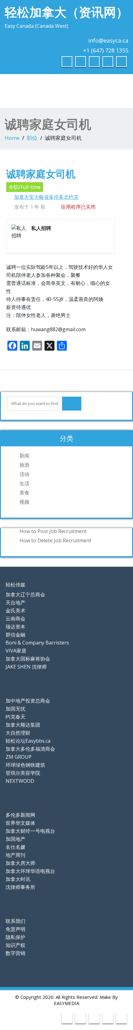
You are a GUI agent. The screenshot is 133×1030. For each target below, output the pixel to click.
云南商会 (15, 618)
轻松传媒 (15, 584)
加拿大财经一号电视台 (30, 831)
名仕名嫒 (15, 847)
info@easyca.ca (108, 40)
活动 (24, 474)
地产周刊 (15, 855)
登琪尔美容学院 (23, 772)
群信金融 (15, 634)
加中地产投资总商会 (28, 700)
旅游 (24, 465)
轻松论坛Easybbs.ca (28, 740)
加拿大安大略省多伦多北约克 (46, 197)
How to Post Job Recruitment (53, 531)
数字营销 (15, 953)
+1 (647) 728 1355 (105, 50)
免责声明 (15, 929)
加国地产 (15, 839)
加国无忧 (15, 708)
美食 (24, 493)
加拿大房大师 (20, 863)
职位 (32, 137)
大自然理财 (18, 732)
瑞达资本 (15, 626)
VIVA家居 (16, 650)
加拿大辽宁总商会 (25, 594)
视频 (24, 502)
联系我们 (15, 921)
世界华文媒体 (20, 822)
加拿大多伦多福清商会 (30, 748)
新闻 (24, 455)
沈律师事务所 (20, 887)
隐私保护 (15, 937)
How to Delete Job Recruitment (55, 540)
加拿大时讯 (18, 879)
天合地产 (15, 602)
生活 (24, 483)
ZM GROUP (19, 756)
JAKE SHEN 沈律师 (26, 666)
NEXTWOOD (20, 781)
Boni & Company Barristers (37, 642)
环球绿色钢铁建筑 (25, 764)
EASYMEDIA (66, 1003)
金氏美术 (15, 610)
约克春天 (15, 716)
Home (12, 137)
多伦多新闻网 (20, 814)
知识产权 (15, 945)
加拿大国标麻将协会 (28, 658)
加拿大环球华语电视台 (30, 871)
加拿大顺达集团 (23, 724)
